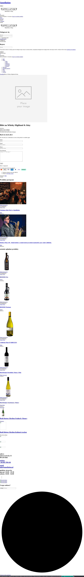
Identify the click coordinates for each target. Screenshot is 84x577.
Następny (2, 421)
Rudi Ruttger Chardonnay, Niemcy (9, 402)
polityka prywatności (71, 49)
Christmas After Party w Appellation (10, 210)
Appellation (5, 2)
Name (1, 139)
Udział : (1, 177)
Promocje (7, 66)
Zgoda (63, 576)
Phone (1, 147)
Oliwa (1, 279)
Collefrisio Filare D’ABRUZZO (8, 342)
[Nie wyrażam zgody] (73, 576)
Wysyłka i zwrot (10, 173)
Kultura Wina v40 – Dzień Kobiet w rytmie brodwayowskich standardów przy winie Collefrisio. (26, 242)
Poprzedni (2, 407)
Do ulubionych (3, 206)
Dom (1, 74)
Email (1, 143)
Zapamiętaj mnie (5, 37)
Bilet (3, 74)
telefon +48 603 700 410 (5, 461)
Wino (1, 345)
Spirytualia (7, 64)
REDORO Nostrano (5, 307)
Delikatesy (7, 63)
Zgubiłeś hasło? (3, 39)
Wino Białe (2, 405)
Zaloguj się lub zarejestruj (5, 575)
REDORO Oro (4, 277)
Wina (6, 61)
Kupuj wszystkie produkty (17, 16)
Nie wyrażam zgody (69, 576)
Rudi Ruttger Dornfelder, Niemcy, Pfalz (10, 372)
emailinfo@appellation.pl (6, 466)
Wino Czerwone (3, 375)
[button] (42, 14)
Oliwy (6, 62)
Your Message (3, 150)
